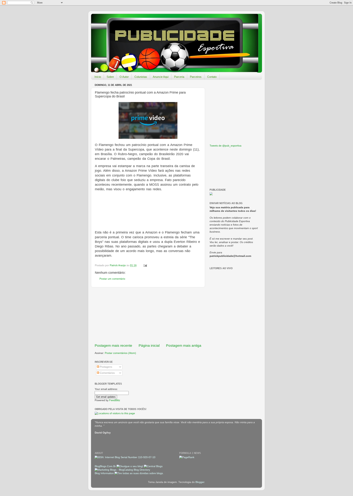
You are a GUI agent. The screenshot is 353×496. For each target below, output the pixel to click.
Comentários (107, 373)
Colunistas (140, 76)
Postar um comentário (112, 278)
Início (98, 76)
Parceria (179, 76)
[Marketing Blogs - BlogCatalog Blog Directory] (122, 469)
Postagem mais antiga (183, 345)
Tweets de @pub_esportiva (225, 145)
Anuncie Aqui (160, 76)
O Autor (124, 76)
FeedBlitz (114, 400)
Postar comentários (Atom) (120, 353)
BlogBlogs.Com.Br (106, 466)
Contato (212, 76)
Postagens (105, 366)
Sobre (110, 76)
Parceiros (196, 76)
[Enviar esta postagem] (145, 265)
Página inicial (149, 345)
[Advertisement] (148, 315)
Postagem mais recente (113, 345)
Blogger (199, 482)
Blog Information (104, 473)
